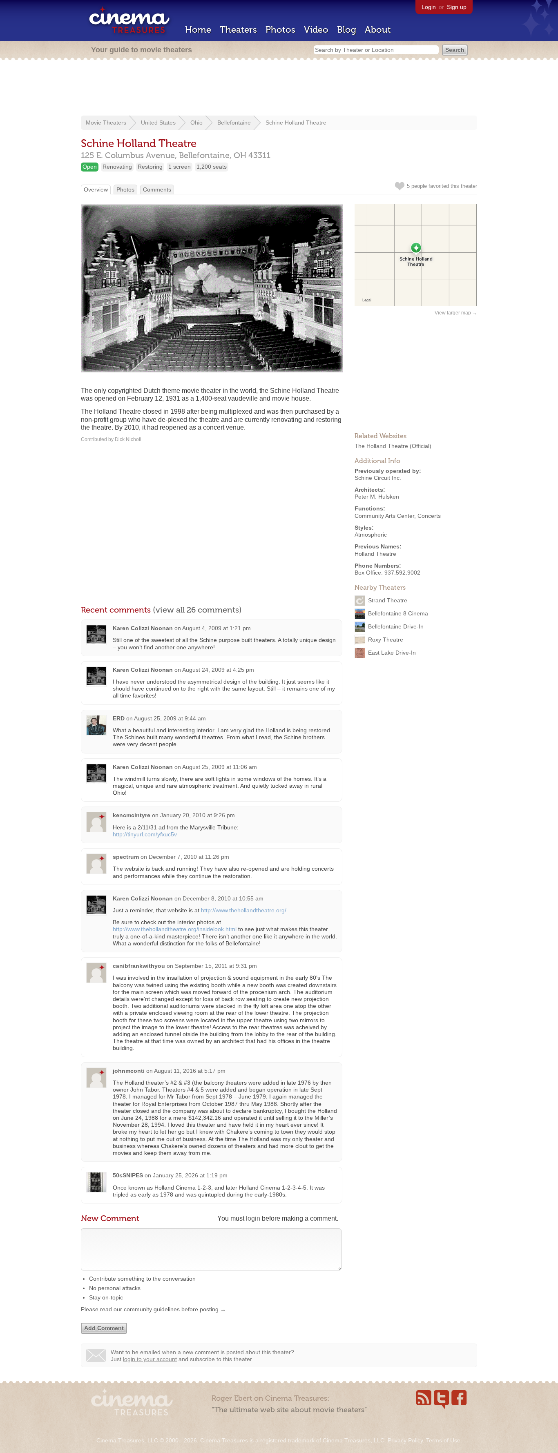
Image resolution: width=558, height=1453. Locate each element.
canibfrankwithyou (139, 966)
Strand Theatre (387, 600)
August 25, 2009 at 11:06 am (219, 767)
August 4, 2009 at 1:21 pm (216, 628)
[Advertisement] (279, 88)
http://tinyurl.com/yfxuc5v (145, 834)
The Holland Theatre (381, 446)
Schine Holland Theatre (296, 122)
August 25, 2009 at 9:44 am (170, 718)
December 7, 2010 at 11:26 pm (189, 857)
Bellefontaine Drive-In (396, 626)
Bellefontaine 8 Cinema (398, 613)
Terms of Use (443, 1440)
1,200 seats (211, 166)
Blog (346, 29)
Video (316, 29)
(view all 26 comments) (197, 610)
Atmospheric (371, 534)
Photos (280, 29)
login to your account (150, 1359)
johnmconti (129, 1070)
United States (158, 122)
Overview (96, 189)
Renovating (117, 166)
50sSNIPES (128, 1175)
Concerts (429, 516)
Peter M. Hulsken (377, 496)
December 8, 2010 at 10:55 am (223, 898)
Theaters (238, 29)
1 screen (179, 166)
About (378, 29)
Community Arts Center (384, 516)
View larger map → (456, 313)
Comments (157, 189)
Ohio (196, 122)
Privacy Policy (405, 1440)
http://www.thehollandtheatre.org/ (243, 910)
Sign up (456, 7)
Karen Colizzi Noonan (143, 628)
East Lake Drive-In (392, 652)
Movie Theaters (106, 122)
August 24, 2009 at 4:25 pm (218, 669)
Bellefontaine (234, 122)
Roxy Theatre (385, 639)
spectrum (126, 857)
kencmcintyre (131, 815)
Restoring (150, 166)
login (253, 1218)
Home (198, 29)
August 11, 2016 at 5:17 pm (189, 1070)
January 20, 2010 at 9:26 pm (197, 815)
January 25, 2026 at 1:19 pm (190, 1175)
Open (90, 166)
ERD (119, 718)
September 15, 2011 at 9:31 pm (216, 966)
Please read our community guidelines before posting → (153, 1309)
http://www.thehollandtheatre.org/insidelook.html (175, 929)
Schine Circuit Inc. (378, 478)
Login (429, 7)
